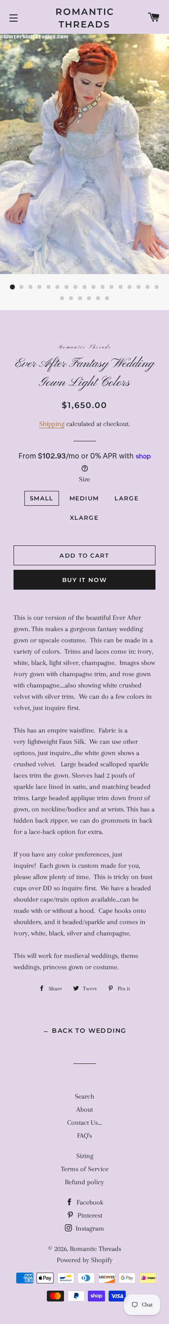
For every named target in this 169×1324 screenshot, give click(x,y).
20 (80, 298)
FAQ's (84, 1136)
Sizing (84, 1156)
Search (84, 1096)
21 (89, 298)
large (126, 498)
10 (93, 287)
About (84, 1109)
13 (120, 287)
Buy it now (84, 579)
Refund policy (84, 1182)
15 (138, 287)
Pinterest (89, 1215)
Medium (84, 498)
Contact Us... (84, 1122)
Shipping (51, 424)
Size (84, 479)
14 (129, 287)
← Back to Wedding (85, 1030)
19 (71, 298)
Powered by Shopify (85, 1260)
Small (42, 498)
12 (111, 287)
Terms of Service (85, 1169)
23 (107, 298)
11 (102, 287)
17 (156, 287)
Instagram (89, 1228)
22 (98, 298)
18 (62, 298)
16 (147, 287)
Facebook (89, 1202)
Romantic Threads (84, 18)
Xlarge (84, 517)
